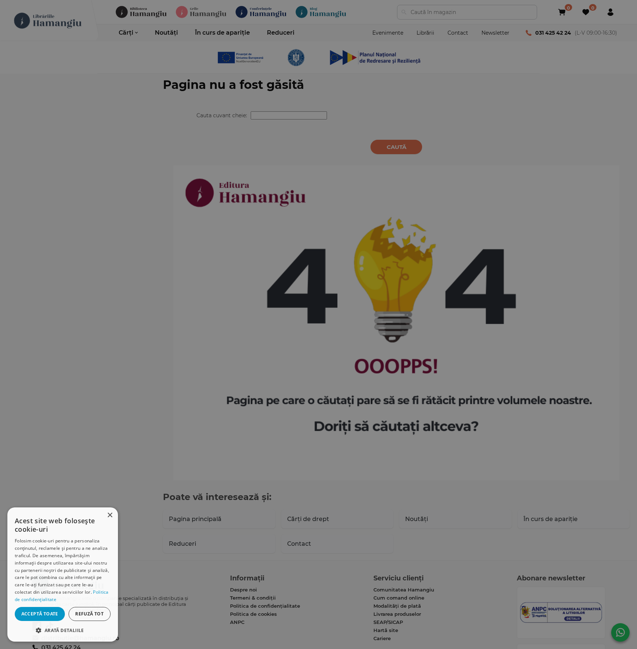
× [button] (109, 515)
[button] (63, 630)
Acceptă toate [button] (39, 614)
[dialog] (62, 574)
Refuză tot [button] (89, 614)
